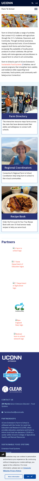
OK (28, 476)
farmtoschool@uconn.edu (14, 412)
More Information (13, 477)
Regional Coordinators (18, 167)
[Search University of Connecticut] (32, 3)
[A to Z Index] (36, 3)
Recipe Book (18, 216)
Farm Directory (18, 116)
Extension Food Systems (11, 449)
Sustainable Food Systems (12, 64)
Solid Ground (6, 452)
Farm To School (8, 9)
